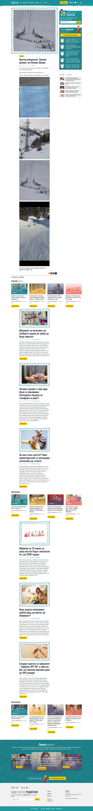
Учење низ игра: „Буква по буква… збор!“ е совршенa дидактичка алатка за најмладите (72, 509)
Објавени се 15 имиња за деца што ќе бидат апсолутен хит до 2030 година (73, 297)
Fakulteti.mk (52, 808)
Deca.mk (48, 808)
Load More (46, 736)
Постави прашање (70, 35)
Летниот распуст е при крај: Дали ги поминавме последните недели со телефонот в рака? (37, 297)
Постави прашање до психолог (57, 778)
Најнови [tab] (62, 74)
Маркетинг (49, 796)
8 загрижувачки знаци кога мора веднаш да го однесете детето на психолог (73, 718)
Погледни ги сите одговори (34, 778)
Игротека (41, 2)
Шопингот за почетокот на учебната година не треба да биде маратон (18, 297)
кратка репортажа (15, 277)
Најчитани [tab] (70, 74)
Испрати (78, 22)
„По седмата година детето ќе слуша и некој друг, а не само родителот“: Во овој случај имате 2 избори (36, 719)
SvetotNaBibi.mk (59, 808)
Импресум (49, 793)
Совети (45, 2)
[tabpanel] (70, 87)
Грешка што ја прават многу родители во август (18, 717)
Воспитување (31, 2)
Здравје (37, 2)
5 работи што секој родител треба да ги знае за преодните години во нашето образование (55, 508)
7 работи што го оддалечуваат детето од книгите (18, 507)
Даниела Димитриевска (16, 301)
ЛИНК (31, 269)
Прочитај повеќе (15, 306)
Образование (25, 2)
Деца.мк (33, 65)
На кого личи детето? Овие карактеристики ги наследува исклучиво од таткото (54, 297)
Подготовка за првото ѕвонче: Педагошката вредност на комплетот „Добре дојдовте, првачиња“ (36, 509)
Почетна (49, 791)
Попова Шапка (21, 277)
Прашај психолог (64, 2)
